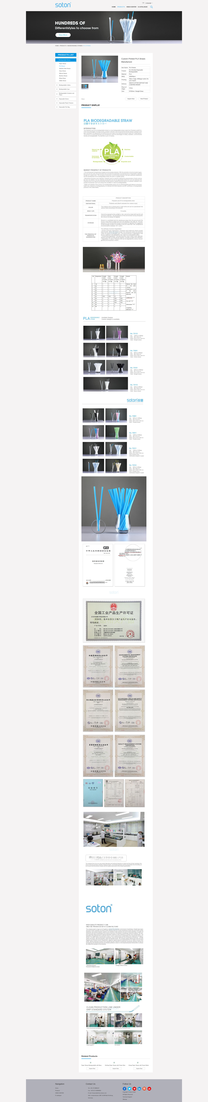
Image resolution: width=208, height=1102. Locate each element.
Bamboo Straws (63, 75)
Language (148, 3)
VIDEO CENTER (131, 7)
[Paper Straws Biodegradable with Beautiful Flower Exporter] (92, 1062)
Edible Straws (62, 80)
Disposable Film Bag (64, 107)
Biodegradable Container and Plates (66, 94)
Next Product (144, 98)
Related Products (89, 1056)
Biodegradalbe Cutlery (65, 85)
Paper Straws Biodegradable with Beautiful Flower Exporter (96, 1065)
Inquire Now (130, 98)
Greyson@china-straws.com (99, 1093)
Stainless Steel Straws (65, 68)
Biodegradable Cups (64, 89)
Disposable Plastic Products (66, 103)
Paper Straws (62, 63)
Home (114, 7)
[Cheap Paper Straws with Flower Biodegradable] (139, 1062)
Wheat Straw (62, 78)
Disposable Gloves (64, 99)
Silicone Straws (63, 73)
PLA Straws (87, 45)
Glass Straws (62, 71)
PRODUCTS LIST (66, 55)
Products (121, 7)
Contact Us (90, 1084)
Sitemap (125, 1099)
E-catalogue (142, 7)
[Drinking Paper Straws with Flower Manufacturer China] (115, 1062)
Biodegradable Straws (75, 45)
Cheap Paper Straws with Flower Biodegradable (141, 1065)
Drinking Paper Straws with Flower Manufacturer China (119, 1065)
